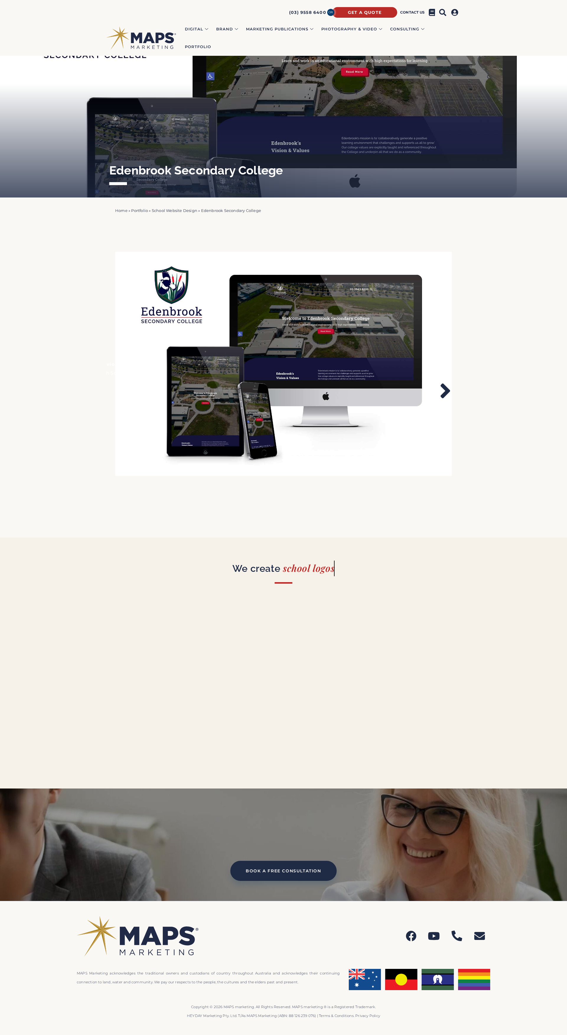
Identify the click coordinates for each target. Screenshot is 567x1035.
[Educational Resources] (432, 12)
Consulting (404, 29)
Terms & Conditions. (337, 1015)
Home (121, 210)
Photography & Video (349, 29)
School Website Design (174, 210)
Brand (224, 29)
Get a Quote (365, 12)
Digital (194, 29)
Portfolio (198, 47)
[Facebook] (411, 936)
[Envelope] (479, 936)
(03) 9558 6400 (307, 12)
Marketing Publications (277, 29)
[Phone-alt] (456, 936)
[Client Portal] (455, 12)
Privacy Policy (367, 1015)
